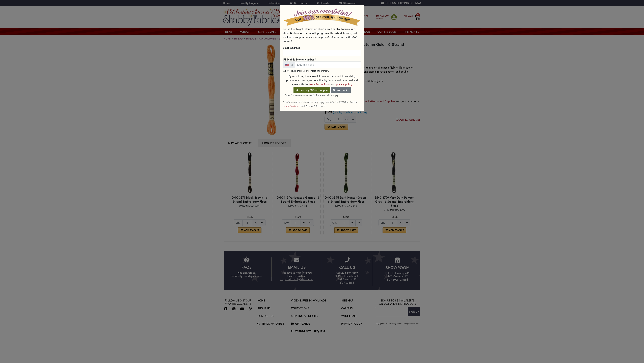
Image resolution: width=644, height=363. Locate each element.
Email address (291, 47)
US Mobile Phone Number (299, 59)
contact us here (291, 106)
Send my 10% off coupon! (313, 90)
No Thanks (342, 90)
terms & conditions (320, 84)
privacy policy (344, 84)
